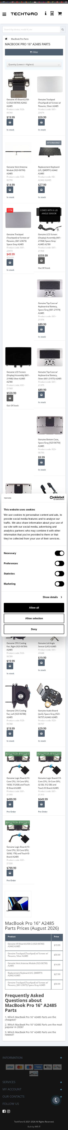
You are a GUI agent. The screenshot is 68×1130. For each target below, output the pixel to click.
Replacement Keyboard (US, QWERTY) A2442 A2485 (48, 170)
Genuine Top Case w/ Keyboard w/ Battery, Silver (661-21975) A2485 (49, 375)
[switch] (59, 563)
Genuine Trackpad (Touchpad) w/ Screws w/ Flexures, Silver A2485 (49, 102)
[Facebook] (4, 1111)
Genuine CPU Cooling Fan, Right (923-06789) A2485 (17, 646)
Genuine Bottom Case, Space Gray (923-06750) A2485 (49, 442)
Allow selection (34, 618)
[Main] (6, 39)
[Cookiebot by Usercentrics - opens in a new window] (49, 498)
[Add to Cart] (10, 122)
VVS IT (37, 1126)
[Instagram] (8, 1111)
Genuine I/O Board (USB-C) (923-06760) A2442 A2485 (18, 102)
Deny (34, 629)
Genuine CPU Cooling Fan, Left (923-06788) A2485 (16, 714)
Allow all (34, 607)
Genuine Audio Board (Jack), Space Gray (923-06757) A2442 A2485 (49, 714)
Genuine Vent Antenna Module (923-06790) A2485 (17, 170)
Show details (50, 597)
